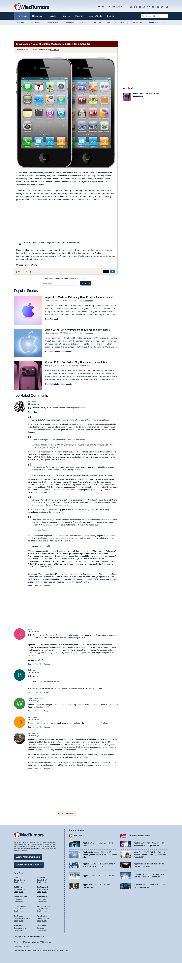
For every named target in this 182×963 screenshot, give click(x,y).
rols (30, 629)
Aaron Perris (41, 925)
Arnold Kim (18, 877)
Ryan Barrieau (42, 916)
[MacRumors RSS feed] (162, 6)
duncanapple (34, 717)
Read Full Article (52, 319)
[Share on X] (106, 271)
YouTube (78, 835)
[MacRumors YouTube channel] (153, 6)
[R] (19, 639)
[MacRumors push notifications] (157, 6)
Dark (66, 950)
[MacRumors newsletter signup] (166, 6)
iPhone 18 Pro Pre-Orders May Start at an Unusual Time (76, 362)
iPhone (26, 182)
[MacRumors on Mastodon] (148, 6)
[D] (19, 727)
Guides (52, 16)
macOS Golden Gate (115, 22)
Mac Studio (35, 22)
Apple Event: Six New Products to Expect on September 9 (77, 329)
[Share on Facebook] (112, 271)
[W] (19, 708)
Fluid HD (51, 950)
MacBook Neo (136, 22)
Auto (57, 950)
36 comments (66, 384)
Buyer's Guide (95, 16)
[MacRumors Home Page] (31, 6)
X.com (21, 882)
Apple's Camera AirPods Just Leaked (98, 875)
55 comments (66, 352)
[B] (19, 680)
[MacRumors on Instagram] (135, 6)
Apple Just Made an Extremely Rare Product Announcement (79, 297)
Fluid (45, 950)
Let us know (117, 7)
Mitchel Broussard (21, 897)
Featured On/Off (20, 950)
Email (16, 882)
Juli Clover (18, 887)
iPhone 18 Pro (52, 22)
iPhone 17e (153, 22)
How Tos (66, 16)
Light (62, 950)
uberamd (32, 402)
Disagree (47, 586)
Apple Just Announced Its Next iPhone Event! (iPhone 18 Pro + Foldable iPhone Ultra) (100, 854)
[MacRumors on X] (144, 6)
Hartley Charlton (85, 365)
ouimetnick (33, 733)
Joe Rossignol (87, 300)
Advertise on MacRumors (29, 864)
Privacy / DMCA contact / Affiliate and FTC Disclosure (32, 942)
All (166, 22)
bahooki (31, 670)
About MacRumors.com (28, 857)
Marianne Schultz (43, 906)
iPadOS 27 (96, 22)
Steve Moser (18, 925)
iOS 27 (83, 22)
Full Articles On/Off (34, 950)
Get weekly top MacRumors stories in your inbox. (65, 279)
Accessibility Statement (22, 946)
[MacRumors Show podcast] (131, 6)
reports (94, 193)
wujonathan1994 (35, 698)
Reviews (79, 16)
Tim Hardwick (42, 897)
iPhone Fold (69, 22)
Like (41, 586)
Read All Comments (66, 813)
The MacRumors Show (139, 835)
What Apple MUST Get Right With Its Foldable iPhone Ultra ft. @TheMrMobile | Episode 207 (151, 854)
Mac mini (20, 22)
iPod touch (35, 182)
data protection (38, 185)
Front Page (22, 16)
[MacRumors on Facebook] (140, 6)
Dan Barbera (18, 916)
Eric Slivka (54, 50)
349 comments (23, 271)
